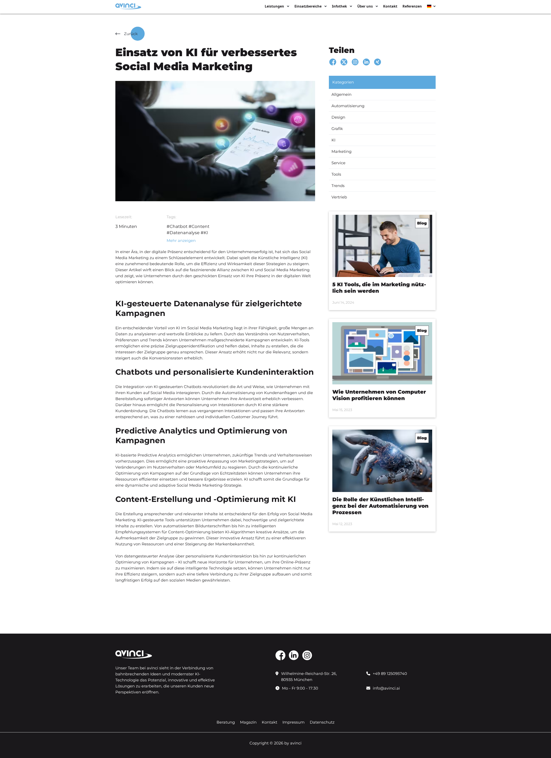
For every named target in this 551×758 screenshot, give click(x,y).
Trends (338, 185)
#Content (199, 226)
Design (338, 117)
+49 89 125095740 (390, 673)
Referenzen (412, 6)
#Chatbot (177, 226)
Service (338, 163)
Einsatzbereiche (308, 6)
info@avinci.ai (386, 688)
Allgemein (341, 94)
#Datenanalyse (183, 232)
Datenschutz (322, 722)
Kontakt (390, 6)
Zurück (131, 33)
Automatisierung (347, 106)
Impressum (293, 722)
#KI (204, 232)
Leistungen (274, 6)
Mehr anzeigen (181, 240)
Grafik (337, 128)
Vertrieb (339, 197)
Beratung (226, 722)
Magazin (248, 722)
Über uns (365, 6)
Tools (336, 174)
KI (333, 140)
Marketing (341, 151)
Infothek (339, 6)
